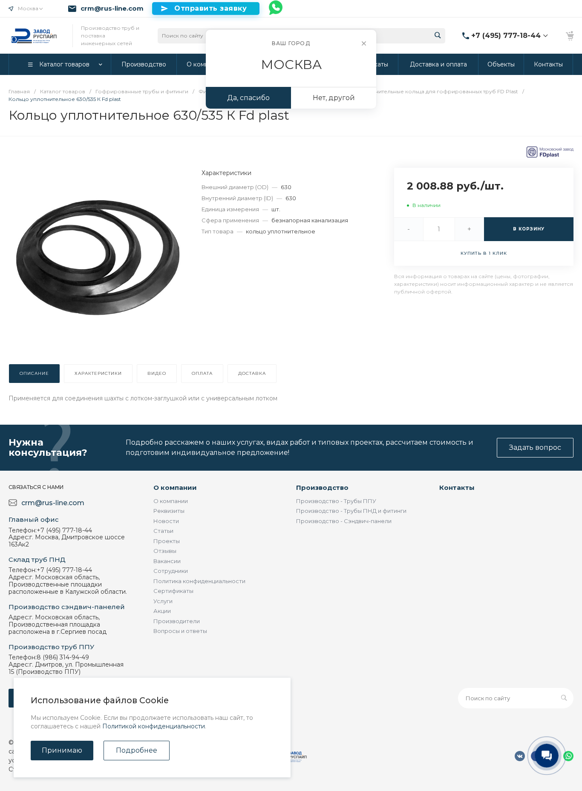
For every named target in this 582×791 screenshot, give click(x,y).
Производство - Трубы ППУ (336, 501)
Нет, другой (334, 98)
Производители (176, 621)
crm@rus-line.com (112, 8)
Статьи (163, 530)
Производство (322, 487)
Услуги (163, 601)
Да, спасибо (248, 98)
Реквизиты (168, 510)
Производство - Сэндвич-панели (344, 521)
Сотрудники (170, 570)
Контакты (457, 487)
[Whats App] (276, 8)
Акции (162, 610)
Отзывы (164, 550)
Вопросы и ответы (180, 630)
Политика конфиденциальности (199, 581)
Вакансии (167, 561)
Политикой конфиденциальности (153, 726)
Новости (166, 521)
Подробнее (136, 750)
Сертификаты (173, 590)
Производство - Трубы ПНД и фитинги (351, 510)
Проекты (166, 541)
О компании (175, 487)
